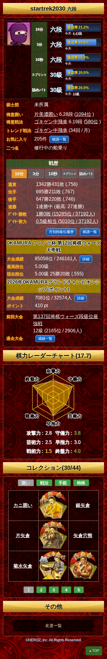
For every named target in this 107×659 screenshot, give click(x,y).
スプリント (69, 173)
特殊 (81, 483)
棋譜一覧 (59, 139)
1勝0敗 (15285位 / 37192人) (65, 213)
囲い (26, 483)
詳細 (85, 259)
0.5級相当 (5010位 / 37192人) (67, 221)
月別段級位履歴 (61, 232)
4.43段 (77, 33)
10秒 (52, 173)
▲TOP (94, 651)
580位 (91, 121)
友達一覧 (53, 625)
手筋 (63, 483)
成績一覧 (45, 338)
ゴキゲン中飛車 (50, 121)
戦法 (44, 483)
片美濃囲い (46, 114)
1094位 (83, 114)
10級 (76, 93)
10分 (19, 173)
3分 (36, 173)
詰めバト (86, 173)
